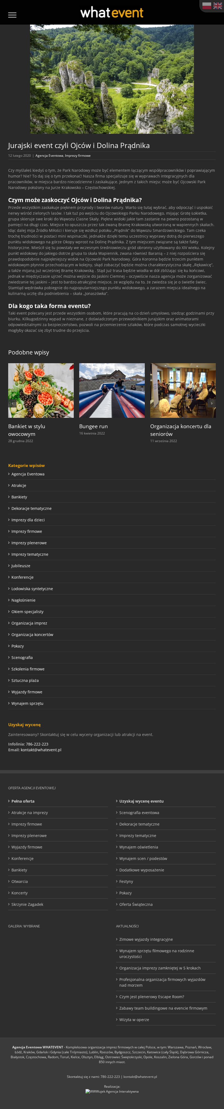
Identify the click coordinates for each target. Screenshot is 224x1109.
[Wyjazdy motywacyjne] (65, 979)
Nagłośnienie (23, 600)
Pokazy (17, 646)
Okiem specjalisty (27, 611)
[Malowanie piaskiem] (82, 962)
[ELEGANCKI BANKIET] (49, 979)
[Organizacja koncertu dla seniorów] (183, 365)
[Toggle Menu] (12, 15)
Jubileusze (20, 565)
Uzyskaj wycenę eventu (141, 801)
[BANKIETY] (65, 962)
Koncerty (19, 892)
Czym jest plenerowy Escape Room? (151, 996)
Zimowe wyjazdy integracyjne (146, 939)
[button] (12, 403)
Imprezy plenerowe (29, 542)
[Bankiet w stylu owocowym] (41, 365)
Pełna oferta (22, 801)
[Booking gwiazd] (98, 945)
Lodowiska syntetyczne (32, 588)
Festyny (126, 881)
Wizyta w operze (134, 1019)
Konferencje (22, 577)
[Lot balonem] (98, 996)
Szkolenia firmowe (28, 669)
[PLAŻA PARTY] (33, 996)
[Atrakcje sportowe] (82, 945)
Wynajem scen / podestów (143, 858)
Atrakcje (18, 485)
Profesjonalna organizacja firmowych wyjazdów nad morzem (162, 982)
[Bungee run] (112, 365)
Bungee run (93, 426)
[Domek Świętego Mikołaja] (49, 962)
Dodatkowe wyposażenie (141, 870)
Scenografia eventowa (139, 812)
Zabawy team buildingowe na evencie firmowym (163, 1008)
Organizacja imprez (29, 623)
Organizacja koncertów (32, 634)
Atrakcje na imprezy (29, 812)
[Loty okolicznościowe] (33, 979)
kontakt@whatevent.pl (41, 749)
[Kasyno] (16, 945)
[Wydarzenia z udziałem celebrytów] (16, 996)
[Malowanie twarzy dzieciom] (98, 962)
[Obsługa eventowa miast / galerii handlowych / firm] (65, 996)
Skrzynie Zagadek (27, 904)
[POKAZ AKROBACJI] (98, 979)
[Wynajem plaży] (82, 996)
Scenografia (22, 657)
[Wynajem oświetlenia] (33, 945)
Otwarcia (19, 881)
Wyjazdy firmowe (26, 691)
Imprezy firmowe (78, 155)
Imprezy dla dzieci (28, 519)
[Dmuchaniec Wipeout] (82, 979)
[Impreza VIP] (16, 962)
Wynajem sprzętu (27, 703)
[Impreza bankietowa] (49, 945)
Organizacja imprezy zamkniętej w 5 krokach (160, 968)
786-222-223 (37, 744)
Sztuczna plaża (25, 680)
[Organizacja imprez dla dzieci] (16, 979)
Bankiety (19, 496)
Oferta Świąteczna (136, 904)
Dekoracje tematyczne (31, 508)
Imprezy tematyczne (29, 554)
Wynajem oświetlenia (138, 847)
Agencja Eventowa (49, 155)
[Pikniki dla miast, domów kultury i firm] (33, 962)
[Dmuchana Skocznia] (65, 945)
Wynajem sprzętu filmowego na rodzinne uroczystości (156, 953)
